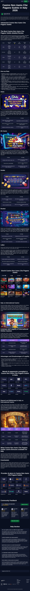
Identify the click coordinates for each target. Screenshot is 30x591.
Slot (25, 275)
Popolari (3, 275)
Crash (18, 275)
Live (10, 275)
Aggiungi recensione (24, 504)
